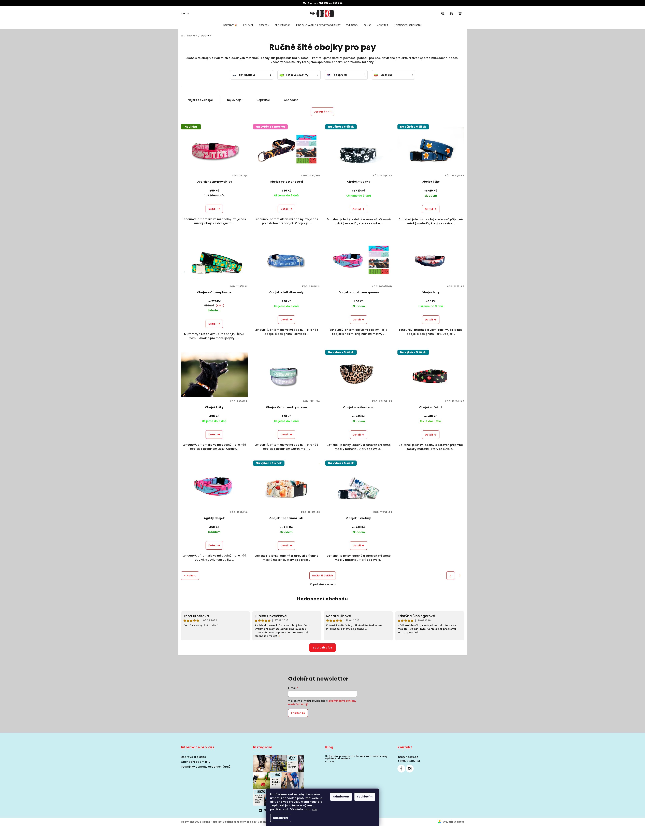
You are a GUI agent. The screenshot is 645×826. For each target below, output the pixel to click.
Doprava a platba (193, 757)
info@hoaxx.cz (407, 757)
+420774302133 (408, 761)
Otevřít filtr (321, 111)
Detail (212, 209)
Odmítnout (341, 796)
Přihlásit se (298, 713)
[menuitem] (230, 25)
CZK (183, 13)
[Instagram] (410, 769)
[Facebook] (401, 769)
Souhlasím (364, 796)
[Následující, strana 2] (450, 575)
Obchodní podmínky (195, 762)
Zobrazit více (322, 647)
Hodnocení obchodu (322, 599)
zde (314, 809)
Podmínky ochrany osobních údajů (206, 767)
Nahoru (191, 575)
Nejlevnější (234, 100)
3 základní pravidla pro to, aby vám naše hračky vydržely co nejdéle (356, 757)
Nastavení (280, 818)
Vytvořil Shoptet (453, 821)
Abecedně (291, 100)
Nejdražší (263, 100)
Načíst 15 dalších (322, 575)
